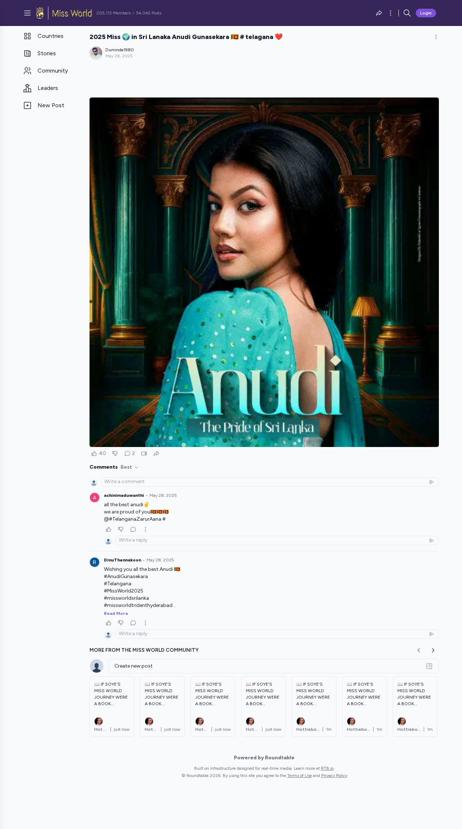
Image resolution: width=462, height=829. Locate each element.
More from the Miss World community (144, 650)
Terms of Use (299, 775)
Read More (116, 613)
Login (426, 13)
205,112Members (113, 13)
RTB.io (327, 768)
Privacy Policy (334, 775)
